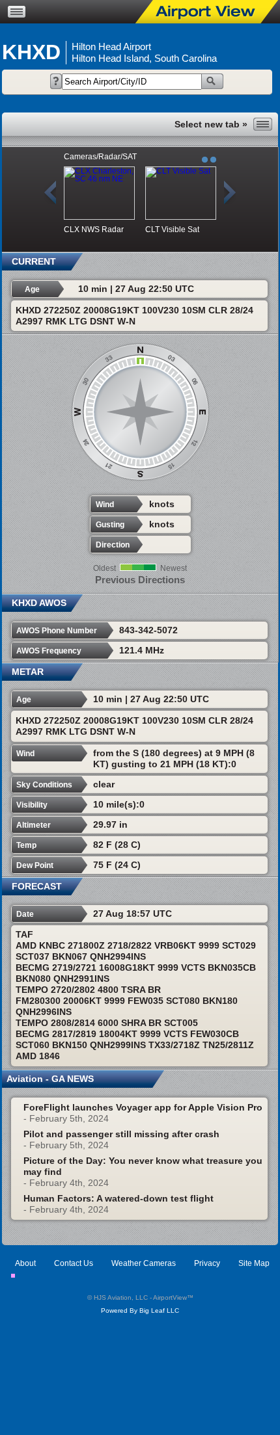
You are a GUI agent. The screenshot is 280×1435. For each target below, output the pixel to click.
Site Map (254, 1263)
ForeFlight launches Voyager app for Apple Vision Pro (142, 1107)
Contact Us (73, 1263)
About (25, 1263)
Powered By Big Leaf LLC (140, 1310)
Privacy (207, 1263)
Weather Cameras (143, 1263)
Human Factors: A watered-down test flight (118, 1198)
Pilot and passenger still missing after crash (121, 1134)
